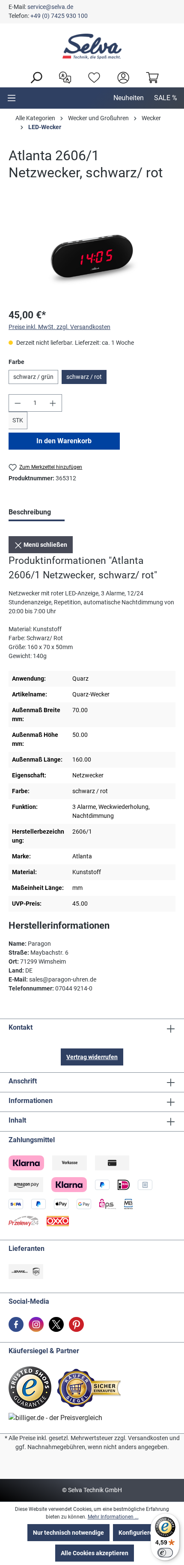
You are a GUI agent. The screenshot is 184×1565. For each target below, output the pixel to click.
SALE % (165, 98)
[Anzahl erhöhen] (53, 403)
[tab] (37, 513)
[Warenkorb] (150, 76)
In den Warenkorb (64, 441)
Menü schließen (44, 544)
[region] (92, 253)
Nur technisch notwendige (68, 1532)
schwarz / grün (33, 376)
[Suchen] (33, 76)
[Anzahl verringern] (18, 403)
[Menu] (11, 98)
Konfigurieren (137, 1532)
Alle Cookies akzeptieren (94, 1553)
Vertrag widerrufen (92, 1057)
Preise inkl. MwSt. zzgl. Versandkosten (59, 326)
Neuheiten (128, 98)
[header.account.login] (121, 76)
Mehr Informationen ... (113, 1517)
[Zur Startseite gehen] (92, 46)
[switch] (165, 1552)
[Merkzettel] (92, 76)
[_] (92, 253)
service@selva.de (50, 6)
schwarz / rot (84, 376)
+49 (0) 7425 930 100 (59, 15)
